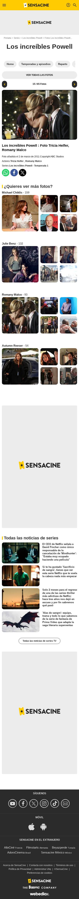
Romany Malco (33, 161)
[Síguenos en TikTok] (55, 803)
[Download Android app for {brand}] (45, 826)
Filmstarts (32, 847)
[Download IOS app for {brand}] (33, 826)
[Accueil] (36, 5)
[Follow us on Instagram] (45, 803)
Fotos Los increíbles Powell (57, 38)
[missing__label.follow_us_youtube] (13, 803)
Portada (7, 38)
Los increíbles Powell (32, 38)
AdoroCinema (16, 852)
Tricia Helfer (17, 161)
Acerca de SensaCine (14, 865)
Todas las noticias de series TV (39, 641)
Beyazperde (59, 847)
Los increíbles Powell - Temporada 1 (28, 165)
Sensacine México (52, 852)
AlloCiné (9, 847)
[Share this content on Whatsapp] (5, 172)
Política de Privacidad (20, 869)
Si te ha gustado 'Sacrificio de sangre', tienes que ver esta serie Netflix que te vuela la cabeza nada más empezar (59, 571)
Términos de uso (64, 865)
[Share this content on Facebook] (14, 172)
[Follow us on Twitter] (34, 803)
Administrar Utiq (42, 869)
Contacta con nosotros (41, 865)
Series (17, 38)
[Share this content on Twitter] (22, 172)
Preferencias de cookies (39, 873)
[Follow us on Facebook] (24, 803)
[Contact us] (66, 803)
